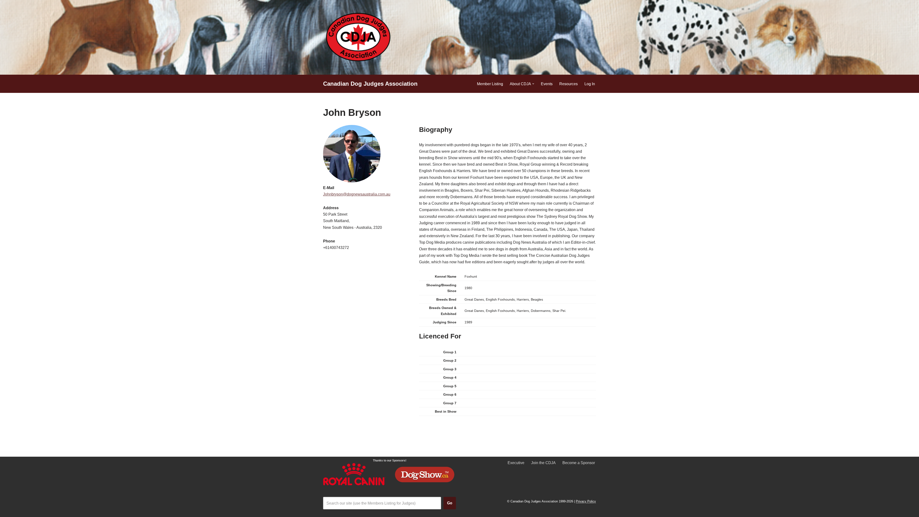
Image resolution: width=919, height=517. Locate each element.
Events (547, 84)
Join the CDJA (543, 463)
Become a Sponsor (578, 463)
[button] (533, 84)
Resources (568, 84)
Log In (589, 84)
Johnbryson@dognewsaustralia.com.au (356, 194)
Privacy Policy (586, 501)
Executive (516, 463)
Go (449, 503)
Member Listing (490, 84)
